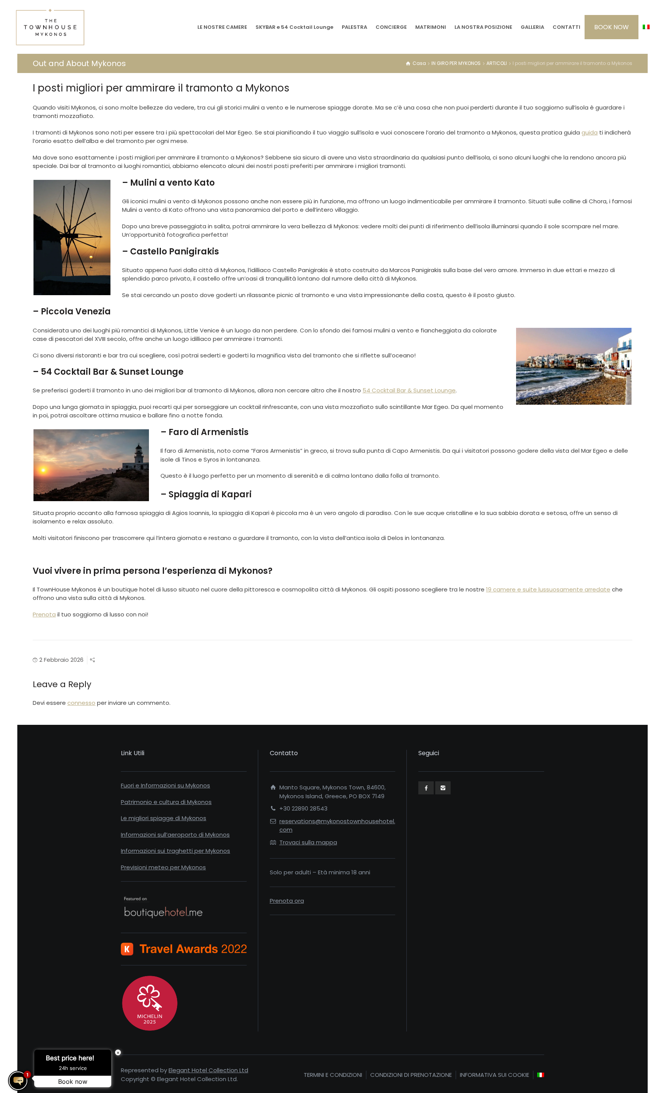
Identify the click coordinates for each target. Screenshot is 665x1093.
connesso (81, 703)
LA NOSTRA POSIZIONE (483, 27)
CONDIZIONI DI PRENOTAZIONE (411, 1075)
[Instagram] (443, 787)
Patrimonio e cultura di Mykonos (166, 802)
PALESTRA (354, 27)
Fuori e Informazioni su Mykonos (165, 785)
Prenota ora (287, 901)
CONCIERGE (391, 27)
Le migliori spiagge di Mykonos (163, 818)
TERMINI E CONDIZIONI (333, 1075)
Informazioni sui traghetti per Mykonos (175, 851)
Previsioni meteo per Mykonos (163, 867)
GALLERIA (532, 27)
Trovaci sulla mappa (308, 842)
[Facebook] (426, 787)
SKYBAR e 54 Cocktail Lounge (294, 27)
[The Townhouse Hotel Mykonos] (50, 27)
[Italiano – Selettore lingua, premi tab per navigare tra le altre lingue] (646, 27)
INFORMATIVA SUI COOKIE (494, 1075)
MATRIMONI (430, 27)
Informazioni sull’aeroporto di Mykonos (175, 835)
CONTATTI (566, 27)
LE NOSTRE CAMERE (222, 27)
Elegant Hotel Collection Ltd (208, 1070)
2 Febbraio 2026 (61, 660)
